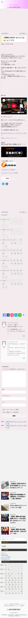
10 (21, 253)
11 (3, 256)
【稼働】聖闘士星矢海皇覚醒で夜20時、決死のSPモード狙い (18, 531)
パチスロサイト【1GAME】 (8, 169)
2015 (4, 270)
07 (12, 243)
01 (8, 219)
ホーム (5, 604)
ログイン (3, 553)
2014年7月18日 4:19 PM (12, 341)
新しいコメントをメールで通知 (11, 409)
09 (18, 253)
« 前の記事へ (4, 33)
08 (15, 243)
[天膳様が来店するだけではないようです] (16, 315)
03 (14, 240)
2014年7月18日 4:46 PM (12, 322)
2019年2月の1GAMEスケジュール (11, 605)
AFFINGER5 (16, 615)
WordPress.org (5, 559)
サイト (3, 402)
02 (11, 229)
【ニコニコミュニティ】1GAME (9, 172)
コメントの (5, 557)
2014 (4, 280)
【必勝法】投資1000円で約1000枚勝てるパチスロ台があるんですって (18, 485)
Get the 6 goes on (14, 612)
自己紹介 (22, 605)
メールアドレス (6, 395)
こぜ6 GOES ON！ (14, 7)
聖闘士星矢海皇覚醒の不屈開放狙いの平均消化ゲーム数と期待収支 (18, 496)
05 (20, 240)
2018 (4, 240)
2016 (4, 260)
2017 (4, 250)
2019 (4, 229)
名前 (3, 389)
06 (3, 243)
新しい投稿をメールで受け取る (11, 412)
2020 (4, 219)
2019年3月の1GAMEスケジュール (16, 604)
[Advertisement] (12, 20)
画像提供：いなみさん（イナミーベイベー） (9, 137)
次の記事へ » (23, 33)
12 (6, 246)
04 (17, 250)
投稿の (4, 555)
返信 (24, 335)
